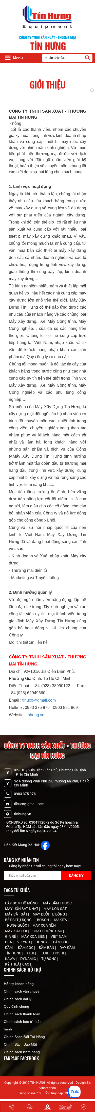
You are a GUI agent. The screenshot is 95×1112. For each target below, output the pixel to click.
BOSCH (43, 919)
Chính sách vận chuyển (23, 991)
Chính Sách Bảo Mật (20, 1044)
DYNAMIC (28, 958)
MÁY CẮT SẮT (16, 914)
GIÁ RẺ (11, 936)
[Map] (47, 1106)
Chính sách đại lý (17, 999)
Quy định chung (16, 1006)
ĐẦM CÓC (26, 947)
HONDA (41, 942)
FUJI (31, 953)
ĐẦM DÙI (60, 942)
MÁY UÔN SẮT (55, 908)
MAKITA (61, 919)
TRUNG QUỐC (16, 925)
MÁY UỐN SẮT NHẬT (22, 908)
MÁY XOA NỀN (44, 925)
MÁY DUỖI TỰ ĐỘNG (49, 914)
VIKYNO (24, 942)
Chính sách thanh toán (22, 1014)
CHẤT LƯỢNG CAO (47, 930)
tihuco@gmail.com (39, 700)
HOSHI (59, 953)
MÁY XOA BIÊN (33, 936)
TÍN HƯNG (13, 953)
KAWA (10, 958)
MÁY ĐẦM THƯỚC (57, 903)
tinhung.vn (35, 715)
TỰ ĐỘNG (49, 958)
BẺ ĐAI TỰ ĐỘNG (18, 919)
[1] (45, 845)
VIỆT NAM (59, 936)
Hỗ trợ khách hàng (19, 984)
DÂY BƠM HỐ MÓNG (22, 903)
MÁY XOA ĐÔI (16, 930)
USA (9, 942)
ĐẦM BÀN (47, 947)
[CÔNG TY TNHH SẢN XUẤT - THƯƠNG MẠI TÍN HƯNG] (47, 18)
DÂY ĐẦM (67, 947)
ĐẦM (9, 947)
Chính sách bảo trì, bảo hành (23, 1025)
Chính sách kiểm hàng (22, 1052)
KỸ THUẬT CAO (17, 964)
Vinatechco (47, 1087)
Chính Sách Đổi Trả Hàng (24, 1037)
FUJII (44, 953)
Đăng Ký (76, 875)
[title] (12, 1106)
